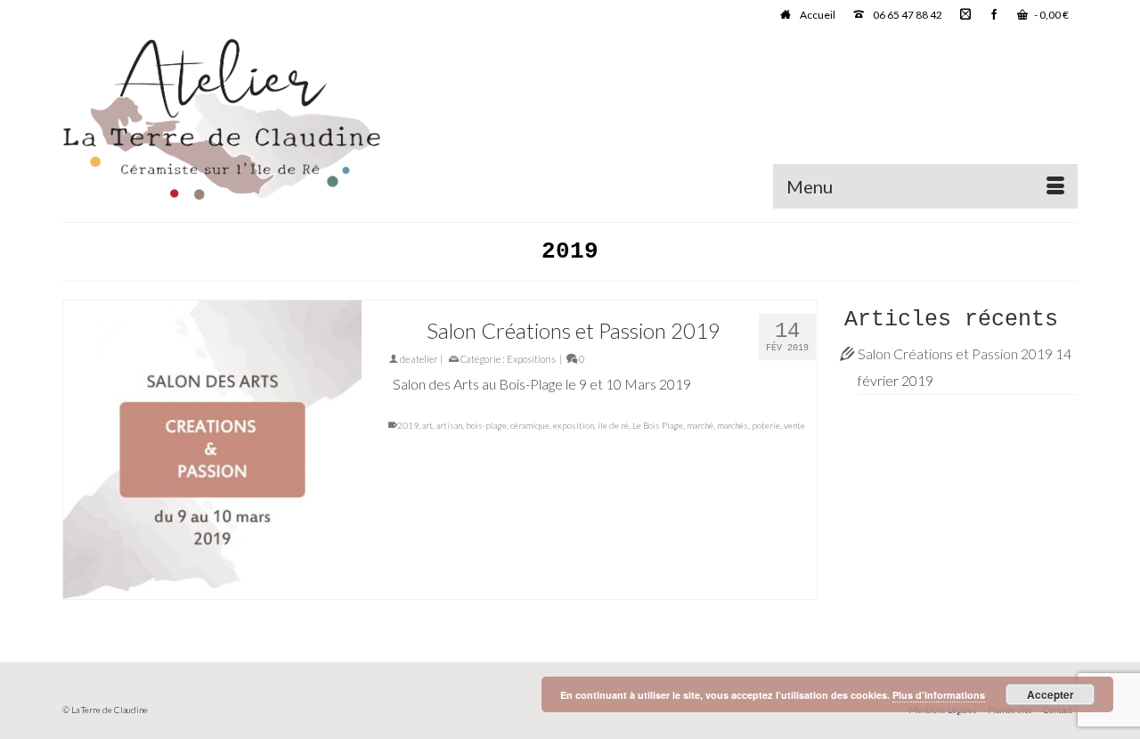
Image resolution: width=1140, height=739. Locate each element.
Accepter (1050, 694)
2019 (408, 425)
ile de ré (613, 425)
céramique (530, 425)
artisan (449, 425)
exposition (573, 425)
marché (700, 425)
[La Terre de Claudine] (222, 119)
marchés (732, 425)
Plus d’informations (938, 695)
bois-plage (486, 425)
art (427, 425)
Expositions (531, 359)
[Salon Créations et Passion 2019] (212, 449)
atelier (424, 359)
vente (794, 425)
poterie (766, 425)
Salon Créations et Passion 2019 (955, 353)
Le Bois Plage (657, 425)
